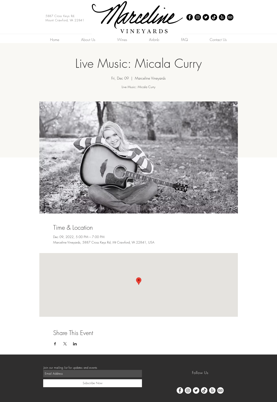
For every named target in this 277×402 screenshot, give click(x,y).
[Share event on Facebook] (55, 343)
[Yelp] (222, 17)
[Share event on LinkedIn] (75, 343)
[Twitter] (206, 17)
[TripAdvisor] (230, 17)
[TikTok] (214, 17)
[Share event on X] (65, 343)
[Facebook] (189, 17)
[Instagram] (197, 17)
